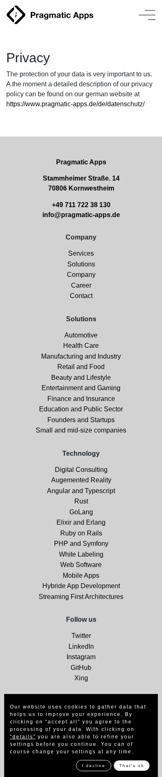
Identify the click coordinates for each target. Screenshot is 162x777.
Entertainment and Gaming (81, 388)
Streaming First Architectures (81, 596)
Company (81, 274)
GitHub (81, 667)
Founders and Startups (81, 419)
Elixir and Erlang (81, 522)
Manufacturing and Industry (81, 356)
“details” (23, 736)
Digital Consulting (81, 469)
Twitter (81, 635)
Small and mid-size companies (81, 430)
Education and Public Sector (81, 409)
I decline (94, 765)
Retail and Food (81, 366)
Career (81, 285)
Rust (81, 501)
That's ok (131, 765)
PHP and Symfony (81, 543)
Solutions (81, 264)
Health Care (81, 345)
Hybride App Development (81, 586)
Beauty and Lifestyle (81, 377)
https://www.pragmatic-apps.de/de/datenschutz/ (75, 104)
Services (81, 253)
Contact (81, 295)
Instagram (81, 656)
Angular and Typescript (81, 490)
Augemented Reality (81, 480)
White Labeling (81, 554)
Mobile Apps (81, 575)
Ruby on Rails (81, 533)
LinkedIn (81, 646)
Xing (81, 678)
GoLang (81, 512)
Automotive (81, 335)
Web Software (81, 564)
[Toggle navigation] (147, 15)
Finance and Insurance (81, 398)
